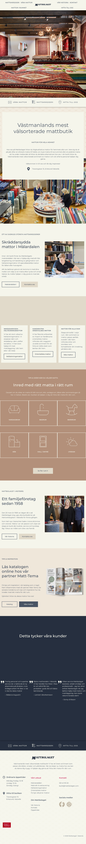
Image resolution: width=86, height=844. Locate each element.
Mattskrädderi (12, 3)
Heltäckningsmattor (14, 356)
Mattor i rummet (19, 8)
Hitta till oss (67, 8)
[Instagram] (69, 804)
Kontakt (73, 3)
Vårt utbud (36, 778)
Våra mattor (26, 3)
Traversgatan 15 (12, 797)
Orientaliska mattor (43, 354)
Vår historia (62, 3)
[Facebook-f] (62, 804)
